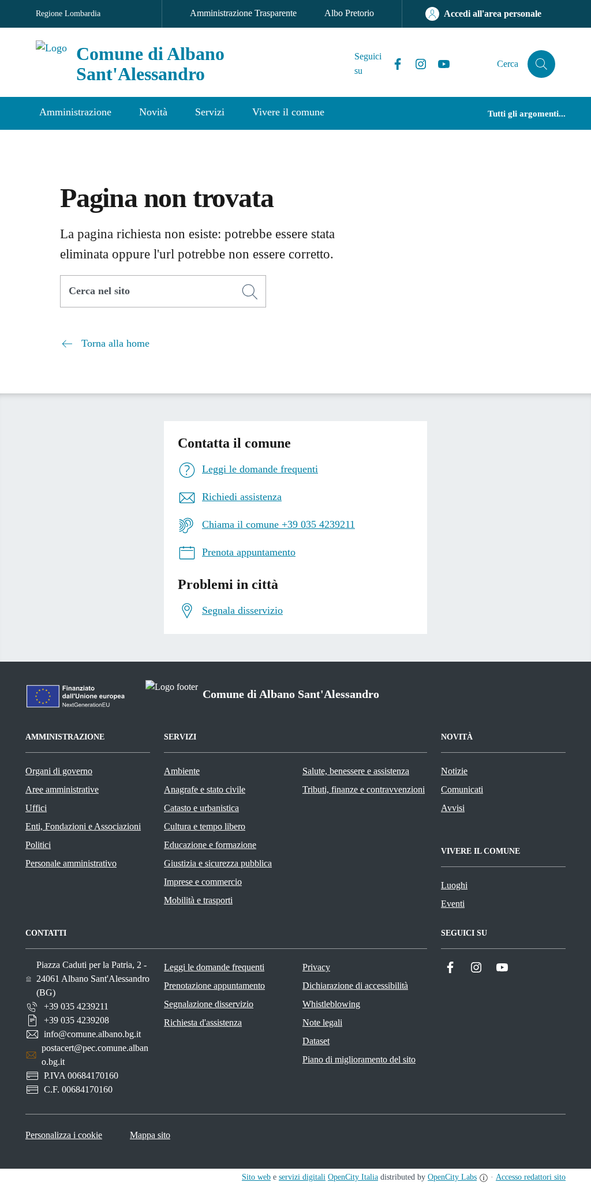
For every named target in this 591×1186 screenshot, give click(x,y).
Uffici (36, 808)
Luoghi (454, 885)
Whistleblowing (331, 1004)
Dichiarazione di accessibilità (355, 985)
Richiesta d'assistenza (203, 1022)
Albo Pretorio (349, 13)
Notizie (454, 771)
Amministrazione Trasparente (243, 13)
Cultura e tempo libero (204, 826)
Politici (38, 845)
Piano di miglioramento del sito (359, 1059)
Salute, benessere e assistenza (355, 771)
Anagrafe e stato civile (204, 789)
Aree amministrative (62, 789)
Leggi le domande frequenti (214, 967)
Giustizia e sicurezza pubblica (218, 863)
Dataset (316, 1041)
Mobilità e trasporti (198, 900)
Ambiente (182, 771)
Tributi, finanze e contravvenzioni (363, 789)
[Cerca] (250, 292)
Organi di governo (58, 771)
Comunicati (462, 789)
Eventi (453, 904)
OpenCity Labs (452, 1177)
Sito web (256, 1177)
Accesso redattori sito (531, 1177)
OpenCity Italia (353, 1177)
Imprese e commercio (203, 882)
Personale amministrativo (71, 863)
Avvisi (453, 808)
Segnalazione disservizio (208, 1004)
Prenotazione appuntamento (214, 985)
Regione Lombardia (68, 13)
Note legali (322, 1022)
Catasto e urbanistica (201, 808)
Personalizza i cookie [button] (63, 1135)
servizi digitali (302, 1177)
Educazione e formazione (210, 845)
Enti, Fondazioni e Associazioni (83, 826)
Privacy (316, 967)
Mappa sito (150, 1135)
